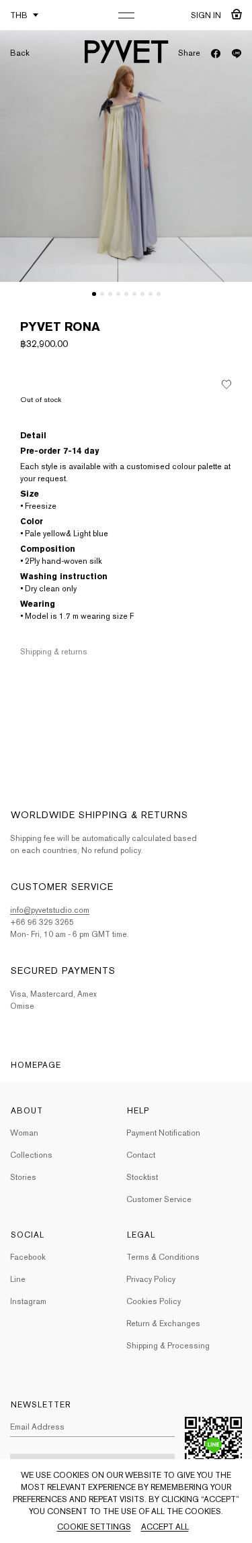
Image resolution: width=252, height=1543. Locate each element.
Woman (24, 1133)
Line (18, 1279)
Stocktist (142, 1177)
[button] (94, 294)
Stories (23, 1177)
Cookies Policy (153, 1301)
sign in (206, 15)
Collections (31, 1155)
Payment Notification (163, 1133)
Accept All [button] (165, 1527)
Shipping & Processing (168, 1345)
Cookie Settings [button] (94, 1527)
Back (20, 53)
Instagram (28, 1301)
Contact (140, 1155)
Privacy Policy (150, 1279)
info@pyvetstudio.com (49, 910)
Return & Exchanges (163, 1323)
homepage (36, 1065)
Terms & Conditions (163, 1257)
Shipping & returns (53, 651)
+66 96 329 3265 (42, 922)
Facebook (28, 1257)
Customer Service (159, 1199)
